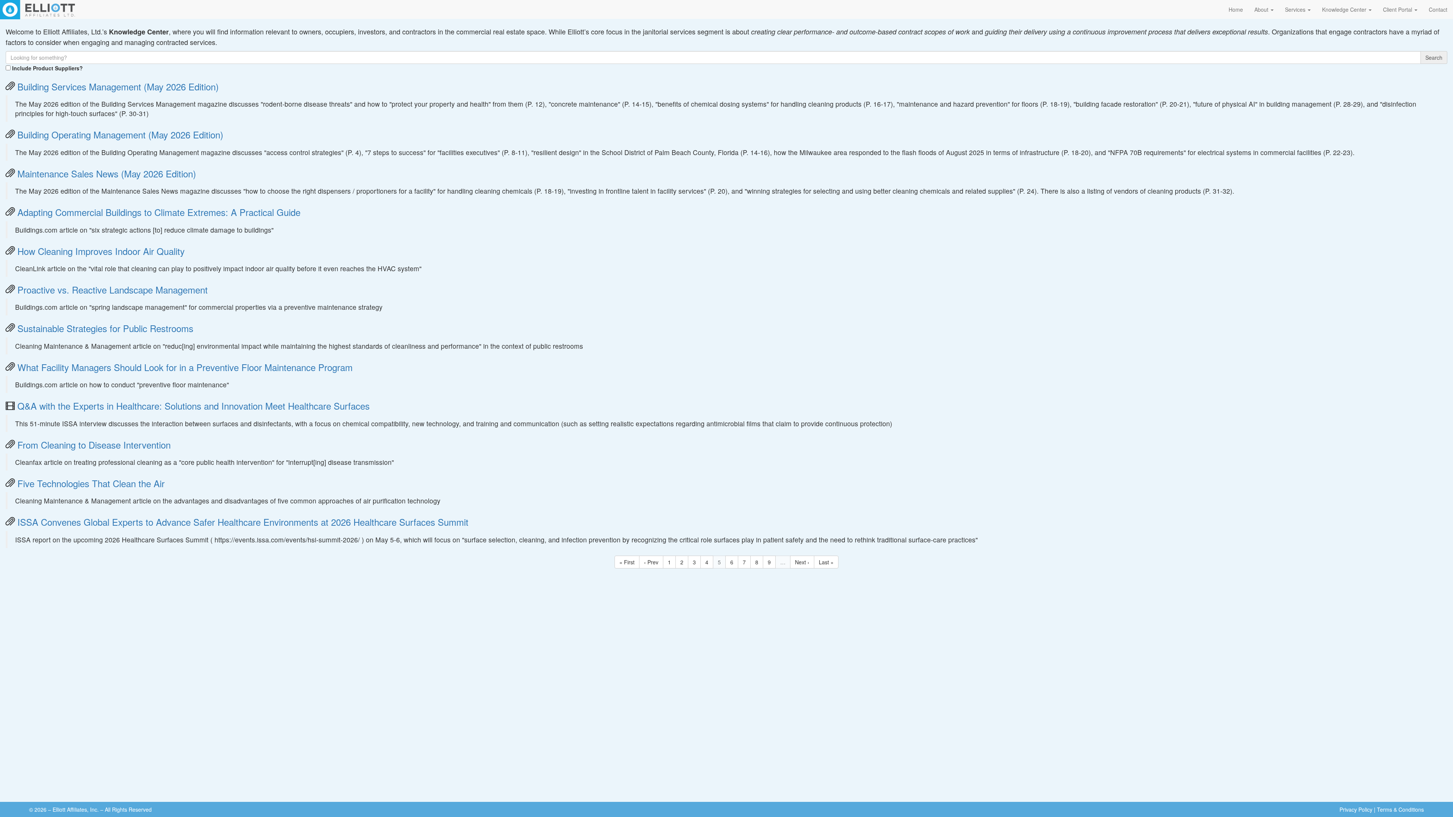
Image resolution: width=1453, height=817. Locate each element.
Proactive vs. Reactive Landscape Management (112, 289)
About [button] (1262, 9)
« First (627, 562)
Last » (826, 562)
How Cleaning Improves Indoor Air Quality (101, 251)
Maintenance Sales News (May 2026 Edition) (106, 173)
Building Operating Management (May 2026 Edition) (120, 134)
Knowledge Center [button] (1345, 9)
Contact (1438, 9)
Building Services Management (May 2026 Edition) (118, 86)
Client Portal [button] (1398, 9)
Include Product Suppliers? (47, 68)
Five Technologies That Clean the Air (91, 483)
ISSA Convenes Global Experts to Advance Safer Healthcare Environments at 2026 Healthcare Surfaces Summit (242, 521)
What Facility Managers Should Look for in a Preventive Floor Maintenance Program (185, 367)
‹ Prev (651, 562)
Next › (802, 562)
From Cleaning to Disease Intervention (94, 444)
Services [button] (1296, 9)
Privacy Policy (1355, 809)
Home (1236, 9)
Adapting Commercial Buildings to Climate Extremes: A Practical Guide (158, 212)
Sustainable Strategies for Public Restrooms (105, 328)
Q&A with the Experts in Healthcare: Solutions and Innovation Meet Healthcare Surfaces (193, 405)
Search (1433, 57)
